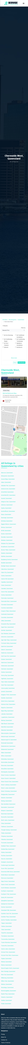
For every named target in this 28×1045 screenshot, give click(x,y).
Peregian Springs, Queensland (9, 830)
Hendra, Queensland (6, 672)
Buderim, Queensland (6, 553)
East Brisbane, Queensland (8, 633)
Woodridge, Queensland (7, 987)
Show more (14, 358)
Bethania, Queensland (6, 521)
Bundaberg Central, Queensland (9, 559)
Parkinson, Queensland (7, 826)
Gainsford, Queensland (7, 646)
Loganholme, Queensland (7, 717)
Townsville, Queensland (7, 945)
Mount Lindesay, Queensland (8, 785)
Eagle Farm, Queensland (7, 627)
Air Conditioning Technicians (21, 340)
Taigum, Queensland (6, 923)
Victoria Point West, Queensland (9, 955)
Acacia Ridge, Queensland (8, 479)
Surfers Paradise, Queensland (9, 920)
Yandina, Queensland (6, 1000)
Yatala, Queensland (6, 1003)
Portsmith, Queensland (7, 842)
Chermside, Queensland (7, 598)
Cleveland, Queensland (7, 604)
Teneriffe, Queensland (7, 933)
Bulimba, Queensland (6, 556)
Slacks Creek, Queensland (8, 884)
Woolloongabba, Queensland (8, 990)
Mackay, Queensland (6, 720)
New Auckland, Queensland (8, 804)
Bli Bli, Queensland (6, 530)
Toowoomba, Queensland (7, 939)
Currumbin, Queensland (7, 617)
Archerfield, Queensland (7, 492)
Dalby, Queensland (6, 620)
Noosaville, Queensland (7, 817)
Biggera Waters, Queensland (8, 524)
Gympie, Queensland (6, 659)
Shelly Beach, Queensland (8, 875)
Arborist (6, 347)
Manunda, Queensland (6, 730)
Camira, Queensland (6, 575)
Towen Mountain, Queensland (9, 942)
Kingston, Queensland (6, 707)
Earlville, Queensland (6, 630)
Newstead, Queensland (7, 813)
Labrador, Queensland (6, 714)
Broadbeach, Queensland (7, 546)
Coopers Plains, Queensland (8, 611)
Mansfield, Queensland (7, 727)
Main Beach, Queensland (7, 723)
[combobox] (13, 330)
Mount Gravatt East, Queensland (9, 781)
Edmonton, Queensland (7, 636)
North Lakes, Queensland (7, 820)
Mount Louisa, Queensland (8, 788)
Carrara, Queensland (6, 595)
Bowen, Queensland (6, 533)
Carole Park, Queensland (7, 591)
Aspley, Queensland (6, 508)
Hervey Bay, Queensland (7, 675)
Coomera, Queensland (6, 608)
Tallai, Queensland (6, 929)
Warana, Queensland (6, 961)
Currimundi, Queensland (7, 614)
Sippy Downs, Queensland (8, 881)
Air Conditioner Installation (20, 336)
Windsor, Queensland (6, 984)
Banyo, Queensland (6, 514)
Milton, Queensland (6, 756)
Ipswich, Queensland (6, 691)
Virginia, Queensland (6, 958)
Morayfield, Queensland (7, 768)
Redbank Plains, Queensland (8, 846)
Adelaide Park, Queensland (8, 485)
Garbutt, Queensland (6, 649)
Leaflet (13, 455)
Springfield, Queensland (7, 900)
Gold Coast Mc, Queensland (8, 656)
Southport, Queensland (7, 891)
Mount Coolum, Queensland (8, 775)
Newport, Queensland (6, 810)
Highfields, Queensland (7, 678)
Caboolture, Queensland (7, 569)
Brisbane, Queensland (6, 540)
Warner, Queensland (6, 965)
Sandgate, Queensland (7, 862)
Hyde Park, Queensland (7, 685)
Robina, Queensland (6, 852)
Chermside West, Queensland (8, 601)
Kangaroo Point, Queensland (8, 694)
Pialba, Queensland (6, 833)
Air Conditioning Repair (8, 340)
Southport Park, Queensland (8, 894)
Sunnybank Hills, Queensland (8, 910)
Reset (15, 362)
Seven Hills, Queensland (7, 868)
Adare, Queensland (6, 482)
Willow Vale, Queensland (7, 981)
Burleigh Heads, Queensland (8, 566)
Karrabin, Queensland (6, 698)
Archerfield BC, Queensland (8, 495)
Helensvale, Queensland (7, 665)
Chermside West (6, 397)
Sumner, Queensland (6, 907)
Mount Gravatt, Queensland (8, 778)
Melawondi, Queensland (7, 749)
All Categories (12, 319)
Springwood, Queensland (7, 904)
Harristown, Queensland (7, 662)
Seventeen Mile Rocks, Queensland (10, 871)
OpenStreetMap (19, 455)
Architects (19, 347)
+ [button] (3, 408)
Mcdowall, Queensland (7, 743)
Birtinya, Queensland (6, 527)
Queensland (21, 319)
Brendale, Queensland (6, 537)
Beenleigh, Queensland (7, 517)
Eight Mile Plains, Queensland (8, 640)
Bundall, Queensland (6, 562)
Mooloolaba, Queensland (7, 762)
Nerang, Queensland (6, 801)
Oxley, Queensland (6, 823)
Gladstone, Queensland (7, 653)
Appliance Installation (20, 344)
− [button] (3, 410)
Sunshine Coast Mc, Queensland (9, 913)
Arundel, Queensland (6, 498)
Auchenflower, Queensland (8, 511)
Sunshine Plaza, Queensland (8, 916)
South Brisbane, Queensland (8, 887)
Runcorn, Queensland (6, 858)
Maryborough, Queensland (8, 736)
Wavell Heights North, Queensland (10, 968)
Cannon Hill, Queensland (7, 579)
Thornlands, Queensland (7, 936)
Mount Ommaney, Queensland (9, 791)
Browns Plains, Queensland (8, 550)
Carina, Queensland (6, 585)
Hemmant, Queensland (7, 669)
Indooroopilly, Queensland (7, 688)
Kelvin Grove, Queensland (7, 701)
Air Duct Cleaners (6, 344)
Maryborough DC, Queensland (9, 739)
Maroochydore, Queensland (8, 733)
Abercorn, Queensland (7, 472)
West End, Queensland (7, 974)
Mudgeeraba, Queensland (7, 794)
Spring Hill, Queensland (7, 897)
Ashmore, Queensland (6, 505)
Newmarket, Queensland (7, 807)
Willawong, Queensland (7, 978)
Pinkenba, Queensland (7, 839)
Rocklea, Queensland (6, 855)
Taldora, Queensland (6, 926)
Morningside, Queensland (7, 772)
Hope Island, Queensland (7, 682)
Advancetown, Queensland (8, 488)
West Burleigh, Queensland (8, 971)
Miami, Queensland (6, 752)
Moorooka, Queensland (7, 765)
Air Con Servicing (8, 335)
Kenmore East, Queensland (8, 704)
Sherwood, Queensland (7, 878)
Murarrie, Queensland (6, 797)
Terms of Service (5, 1042)
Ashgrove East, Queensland (8, 501)
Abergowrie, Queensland (7, 476)
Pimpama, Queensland (7, 836)
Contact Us (4, 1040)
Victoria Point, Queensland (8, 952)
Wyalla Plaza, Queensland (7, 994)
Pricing (3, 1034)
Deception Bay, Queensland (8, 624)
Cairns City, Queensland (7, 572)
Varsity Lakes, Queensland (8, 949)
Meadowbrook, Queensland (8, 746)
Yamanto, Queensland (6, 997)
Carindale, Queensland (7, 588)
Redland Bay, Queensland (7, 849)
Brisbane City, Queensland (8, 543)
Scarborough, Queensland (7, 865)
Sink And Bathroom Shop (9, 393)
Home (5, 319)
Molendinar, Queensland (7, 759)
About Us (3, 1037)
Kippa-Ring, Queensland (7, 711)
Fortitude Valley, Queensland (8, 643)
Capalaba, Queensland (7, 582)
